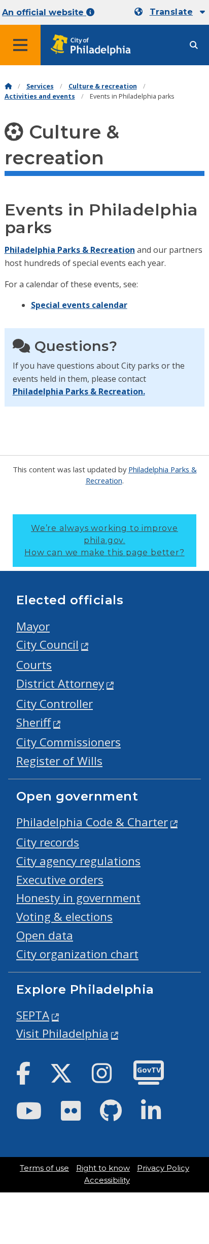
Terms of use (44, 1168)
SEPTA (32, 1015)
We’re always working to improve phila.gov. (104, 540)
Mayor (33, 626)
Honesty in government (78, 898)
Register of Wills (59, 761)
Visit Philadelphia (62, 1033)
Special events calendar (79, 304)
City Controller (54, 704)
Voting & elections (64, 916)
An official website (44, 12)
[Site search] (194, 45)
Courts (34, 665)
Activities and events (40, 96)
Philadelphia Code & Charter (92, 822)
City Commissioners (68, 742)
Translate (171, 12)
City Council (47, 644)
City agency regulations (78, 861)
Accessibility (107, 1180)
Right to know (103, 1168)
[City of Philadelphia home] (94, 45)
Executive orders (59, 879)
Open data (44, 935)
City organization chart (77, 954)
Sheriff (33, 722)
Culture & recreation (102, 86)
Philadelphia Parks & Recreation (70, 249)
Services (40, 86)
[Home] (8, 86)
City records (47, 842)
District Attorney (60, 683)
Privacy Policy (163, 1168)
